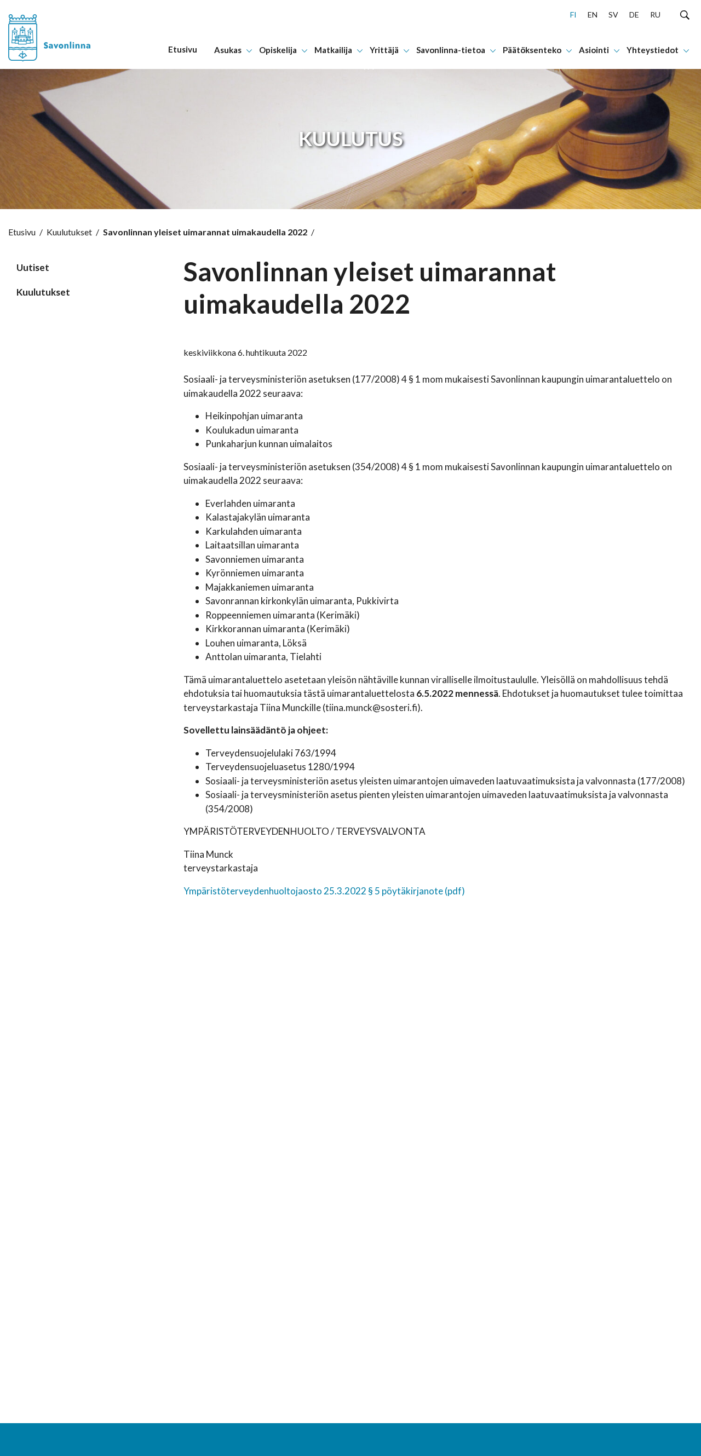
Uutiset (32, 267)
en (592, 14)
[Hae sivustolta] (685, 14)
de (634, 14)
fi (573, 14)
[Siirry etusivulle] (65, 34)
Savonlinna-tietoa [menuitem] (450, 50)
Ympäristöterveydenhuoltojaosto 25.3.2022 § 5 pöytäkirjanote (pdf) (324, 891)
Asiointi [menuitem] (594, 50)
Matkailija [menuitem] (333, 50)
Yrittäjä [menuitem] (384, 50)
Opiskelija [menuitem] (278, 50)
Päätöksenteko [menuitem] (532, 50)
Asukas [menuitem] (228, 50)
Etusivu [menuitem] (182, 49)
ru (655, 14)
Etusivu (22, 232)
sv (613, 14)
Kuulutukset (69, 232)
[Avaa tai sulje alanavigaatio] (249, 50)
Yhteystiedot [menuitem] (653, 50)
